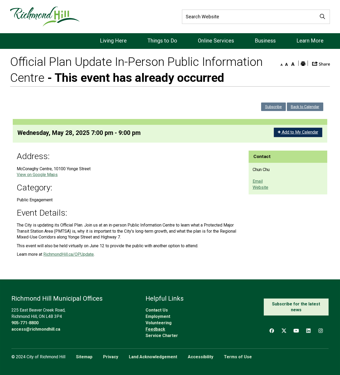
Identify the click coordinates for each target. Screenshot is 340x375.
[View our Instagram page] (321, 331)
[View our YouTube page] (296, 331)
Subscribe (273, 107)
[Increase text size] (293, 63)
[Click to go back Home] (44, 17)
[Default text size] (286, 63)
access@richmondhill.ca (35, 329)
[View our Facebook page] (272, 331)
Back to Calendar (305, 107)
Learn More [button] (310, 40)
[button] (321, 63)
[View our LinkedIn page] (308, 331)
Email (258, 181)
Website (260, 187)
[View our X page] (284, 331)
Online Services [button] (216, 40)
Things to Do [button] (162, 40)
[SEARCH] (322, 17)
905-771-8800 (25, 322)
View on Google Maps (37, 174)
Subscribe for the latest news (296, 306)
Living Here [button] (113, 40)
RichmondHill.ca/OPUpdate (68, 254)
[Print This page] (303, 63)
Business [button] (265, 40)
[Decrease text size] (280, 63)
